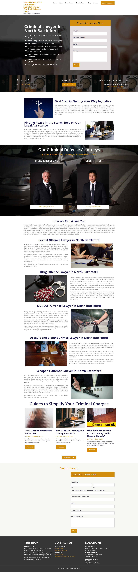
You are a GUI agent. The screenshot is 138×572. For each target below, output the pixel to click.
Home (55, 3)
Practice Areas (80, 3)
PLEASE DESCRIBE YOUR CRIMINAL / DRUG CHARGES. (88, 490)
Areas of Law (68, 3)
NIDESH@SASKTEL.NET (115, 86)
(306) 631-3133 (25, 84)
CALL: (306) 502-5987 (93, 207)
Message (76, 50)
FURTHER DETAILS (77, 516)
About (61, 3)
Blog (89, 3)
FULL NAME (75, 482)
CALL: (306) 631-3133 (46, 207)
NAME (75, 31)
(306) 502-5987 (59, 555)
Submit (76, 65)
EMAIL (75, 44)
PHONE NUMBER (79, 37)
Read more (29, 447)
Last (94, 487)
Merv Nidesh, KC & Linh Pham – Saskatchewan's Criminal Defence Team (32, 7)
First (72, 487)
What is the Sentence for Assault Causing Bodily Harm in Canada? (99, 433)
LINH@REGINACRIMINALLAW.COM (65, 556)
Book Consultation (107, 3)
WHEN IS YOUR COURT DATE (80, 497)
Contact (95, 3)
